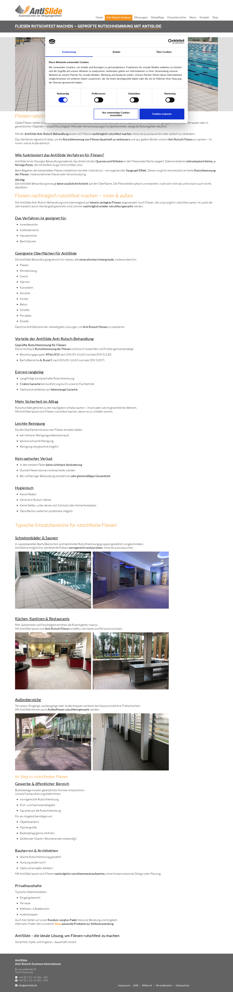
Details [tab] (116, 52)
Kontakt (204, 17)
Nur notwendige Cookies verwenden (116, 114)
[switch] (98, 100)
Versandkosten (164, 985)
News (193, 17)
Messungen (141, 17)
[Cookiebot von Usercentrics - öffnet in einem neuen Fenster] (170, 41)
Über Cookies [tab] (164, 52)
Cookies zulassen (162, 114)
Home (99, 17)
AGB (135, 985)
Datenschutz (182, 985)
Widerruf (147, 985)
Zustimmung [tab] (69, 52)
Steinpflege (157, 17)
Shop (58, 923)
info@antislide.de (28, 985)
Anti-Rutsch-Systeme (118, 17)
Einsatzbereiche (176, 17)
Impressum (124, 985)
